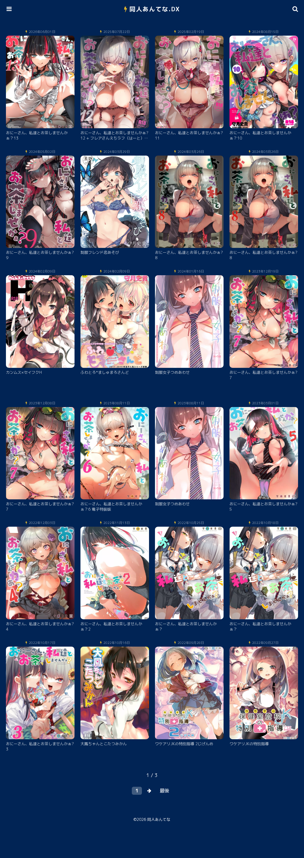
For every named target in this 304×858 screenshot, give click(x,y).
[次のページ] (149, 791)
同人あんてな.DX (154, 9)
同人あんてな (158, 819)
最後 (164, 790)
